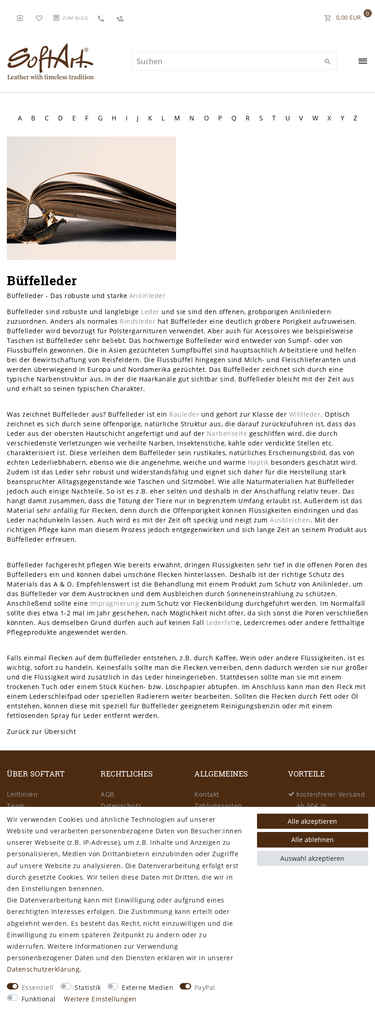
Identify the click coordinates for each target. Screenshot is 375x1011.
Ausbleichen (290, 520)
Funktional (38, 999)
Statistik (88, 987)
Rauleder (184, 414)
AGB (107, 794)
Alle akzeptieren (312, 821)
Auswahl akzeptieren (312, 858)
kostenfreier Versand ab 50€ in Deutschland (330, 805)
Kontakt (207, 794)
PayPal (204, 987)
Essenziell (37, 987)
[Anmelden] (20, 17)
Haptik (258, 462)
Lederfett (221, 622)
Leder (150, 311)
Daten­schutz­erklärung (43, 969)
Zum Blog (75, 18)
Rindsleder (137, 321)
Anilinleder (147, 295)
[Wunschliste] (39, 17)
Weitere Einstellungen (100, 999)
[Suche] (328, 62)
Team (16, 805)
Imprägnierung (114, 603)
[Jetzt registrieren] (121, 17)
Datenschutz (121, 805)
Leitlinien (22, 794)
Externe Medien (147, 987)
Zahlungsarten (218, 805)
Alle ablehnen (312, 839)
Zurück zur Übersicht (41, 731)
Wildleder (305, 414)
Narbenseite (227, 433)
